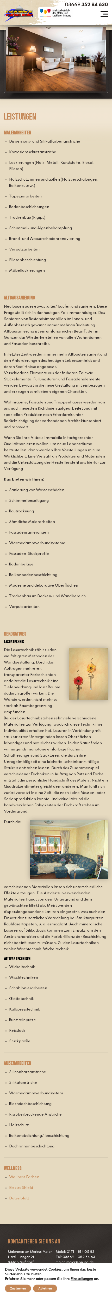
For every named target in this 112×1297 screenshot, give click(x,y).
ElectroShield (21, 1188)
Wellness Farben (24, 1177)
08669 (86, 5)
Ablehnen (45, 1288)
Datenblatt (19, 1198)
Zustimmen (18, 1288)
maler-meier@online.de (75, 1262)
